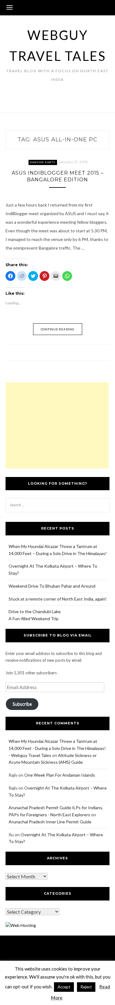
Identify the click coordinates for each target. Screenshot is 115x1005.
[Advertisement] (57, 425)
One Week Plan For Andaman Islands (59, 775)
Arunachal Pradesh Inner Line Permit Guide (50, 821)
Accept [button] (64, 986)
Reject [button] (86, 986)
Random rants (43, 162)
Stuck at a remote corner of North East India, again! (58, 598)
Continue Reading (58, 329)
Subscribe (22, 704)
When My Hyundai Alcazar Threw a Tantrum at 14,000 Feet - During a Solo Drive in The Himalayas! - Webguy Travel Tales (57, 748)
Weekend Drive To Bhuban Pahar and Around (52, 586)
